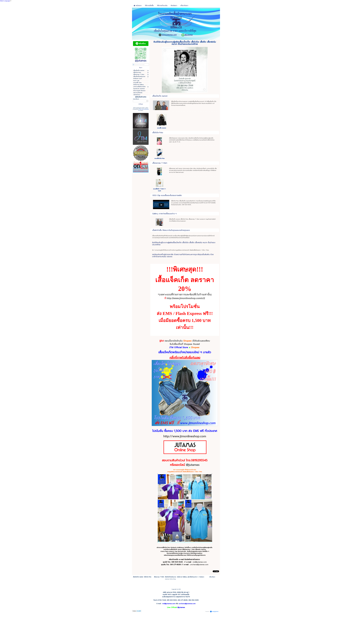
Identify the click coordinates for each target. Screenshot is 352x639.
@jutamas (192, 465)
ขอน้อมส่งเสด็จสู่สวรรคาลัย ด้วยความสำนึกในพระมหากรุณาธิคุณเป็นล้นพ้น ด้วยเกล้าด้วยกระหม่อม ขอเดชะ (183, 255)
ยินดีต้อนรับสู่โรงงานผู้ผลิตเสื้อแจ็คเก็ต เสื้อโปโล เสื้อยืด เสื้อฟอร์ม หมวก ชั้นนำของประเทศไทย (183, 243)
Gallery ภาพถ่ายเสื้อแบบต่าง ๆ (164, 213)
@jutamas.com (202, 564)
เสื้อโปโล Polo (157, 132)
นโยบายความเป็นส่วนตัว (143, 109)
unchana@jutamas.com (187, 604)
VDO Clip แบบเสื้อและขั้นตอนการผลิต (167, 195)
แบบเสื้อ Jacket (161, 128)
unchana (193, 564)
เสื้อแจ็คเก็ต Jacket (159, 96)
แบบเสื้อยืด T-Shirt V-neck (159, 190)
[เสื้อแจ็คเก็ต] (185, 426)
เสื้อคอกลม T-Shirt (159, 163)
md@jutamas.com (200, 562)
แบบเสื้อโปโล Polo (160, 158)
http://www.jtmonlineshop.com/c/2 (186, 298)
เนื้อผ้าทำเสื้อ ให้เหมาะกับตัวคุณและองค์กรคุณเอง (171, 230)
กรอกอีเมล (136, 99)
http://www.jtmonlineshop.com (184, 436)
